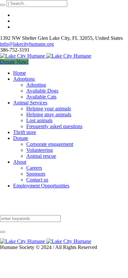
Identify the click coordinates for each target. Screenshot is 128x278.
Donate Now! (14, 62)
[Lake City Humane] (45, 56)
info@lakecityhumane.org (27, 44)
